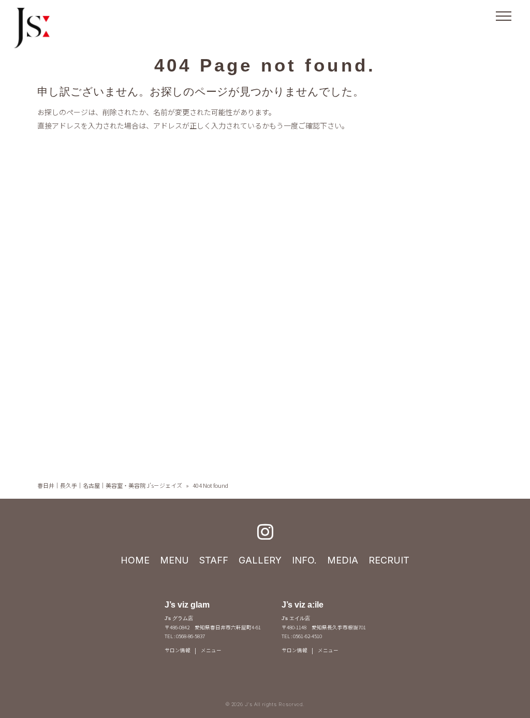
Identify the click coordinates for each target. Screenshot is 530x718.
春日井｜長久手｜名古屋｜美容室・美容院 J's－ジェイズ (109, 485)
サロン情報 (177, 650)
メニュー (211, 650)
